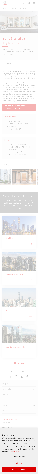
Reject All (19, 463)
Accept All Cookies (19, 470)
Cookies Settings (19, 457)
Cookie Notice (15, 452)
